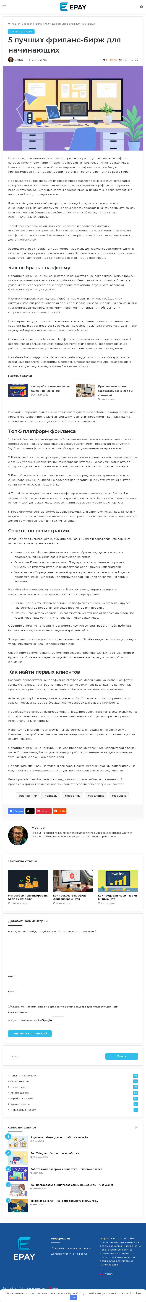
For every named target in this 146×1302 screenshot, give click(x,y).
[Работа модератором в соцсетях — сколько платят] (18, 1174)
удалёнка (97, 795)
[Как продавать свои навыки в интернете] (118, 881)
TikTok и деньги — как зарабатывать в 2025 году (64, 1200)
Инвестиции (18, 1087)
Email (12, 991)
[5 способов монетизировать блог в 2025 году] (28, 881)
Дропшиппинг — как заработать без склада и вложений (115, 391)
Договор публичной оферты (69, 1253)
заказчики (29, 795)
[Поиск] (141, 8)
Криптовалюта (19, 1092)
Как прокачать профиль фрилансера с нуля (69, 897)
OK (73, 1297)
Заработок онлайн (33, 23)
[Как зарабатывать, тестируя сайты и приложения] (18, 390)
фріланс (120, 795)
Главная (15, 23)
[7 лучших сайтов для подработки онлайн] (18, 1142)
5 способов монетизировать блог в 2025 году (28, 897)
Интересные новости (23, 1109)
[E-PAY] (73, 6)
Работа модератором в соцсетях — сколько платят (66, 1169)
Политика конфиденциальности (71, 1248)
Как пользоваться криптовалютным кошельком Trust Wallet (71, 1185)
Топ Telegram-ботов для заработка (54, 1153)
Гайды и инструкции (23, 1075)
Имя (11, 976)
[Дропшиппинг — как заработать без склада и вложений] (85, 390)
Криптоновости (20, 1104)
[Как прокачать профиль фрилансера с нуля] (73, 881)
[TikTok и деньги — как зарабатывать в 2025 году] (18, 1205)
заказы (52, 795)
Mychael (19, 60)
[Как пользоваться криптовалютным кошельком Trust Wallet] (18, 1190)
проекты (73, 795)
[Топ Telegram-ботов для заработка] (18, 1158)
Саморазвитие (19, 1081)
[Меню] (4, 8)
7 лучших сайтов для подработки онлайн (59, 1137)
